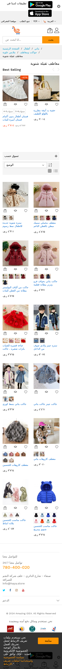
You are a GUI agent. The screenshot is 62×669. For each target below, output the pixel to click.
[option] (36, 111)
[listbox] (47, 115)
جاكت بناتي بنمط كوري (14, 404)
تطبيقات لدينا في (16, 3)
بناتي (37, 48)
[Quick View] (16, 104)
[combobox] (22, 39)
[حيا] (17, 30)
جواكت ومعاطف (29, 52)
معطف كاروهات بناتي (45, 459)
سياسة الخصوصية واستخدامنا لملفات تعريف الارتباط (18, 660)
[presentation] (53, 69)
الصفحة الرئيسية (11, 48)
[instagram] (16, 590)
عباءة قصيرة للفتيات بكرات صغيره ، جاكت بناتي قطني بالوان (14, 349)
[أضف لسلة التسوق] (5, 104)
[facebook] (10, 590)
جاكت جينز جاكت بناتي (45, 404)
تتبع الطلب (25, 21)
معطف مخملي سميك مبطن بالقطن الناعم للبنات (45, 226)
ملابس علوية (9, 52)
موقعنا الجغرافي (8, 21)
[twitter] (4, 590)
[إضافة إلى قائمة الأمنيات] (26, 104)
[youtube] (23, 590)
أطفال (27, 48)
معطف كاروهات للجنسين (15, 465)
